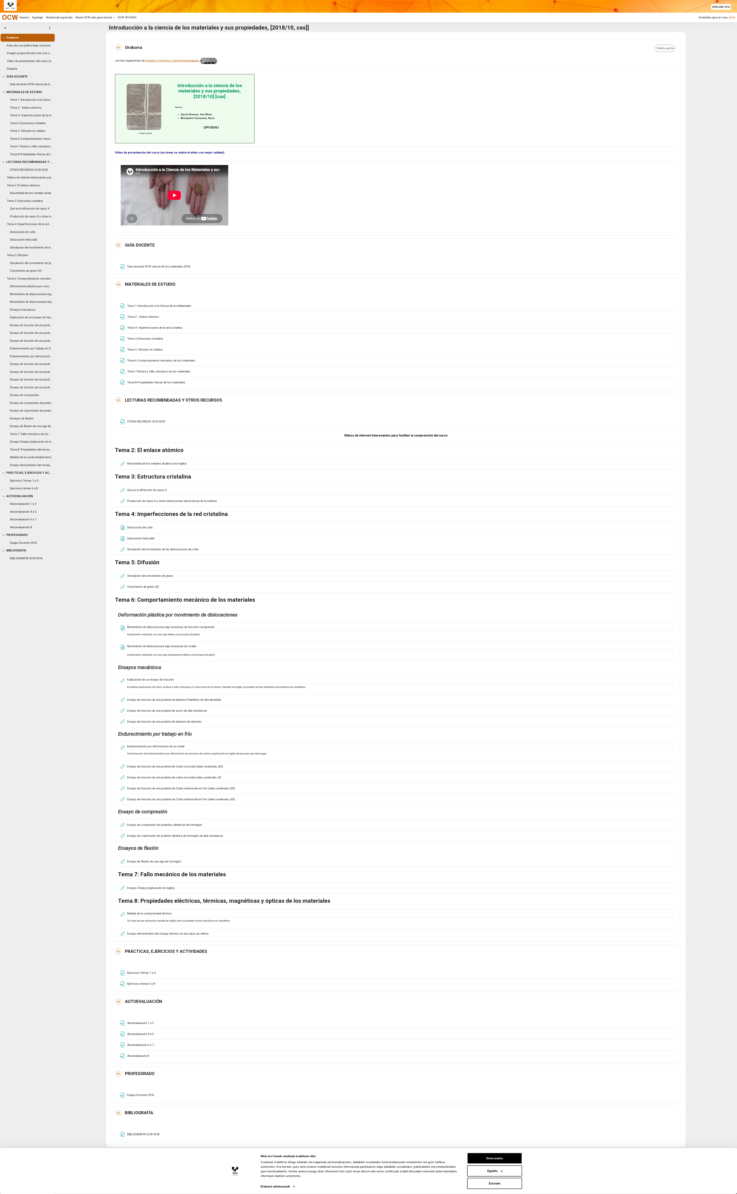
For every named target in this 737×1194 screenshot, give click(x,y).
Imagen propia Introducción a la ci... (29, 53)
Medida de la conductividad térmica (31, 457)
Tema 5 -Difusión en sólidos (27, 131)
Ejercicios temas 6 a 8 (24, 488)
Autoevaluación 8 (21, 527)
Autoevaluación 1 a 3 (23, 504)
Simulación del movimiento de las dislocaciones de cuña (31, 247)
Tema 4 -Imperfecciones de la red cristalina (31, 115)
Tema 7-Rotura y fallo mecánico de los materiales (31, 146)
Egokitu (492, 1170)
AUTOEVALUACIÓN (19, 496)
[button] (118, 47)
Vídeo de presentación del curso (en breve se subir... (30, 61)
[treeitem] (27, 53)
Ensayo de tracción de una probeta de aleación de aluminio (31, 340)
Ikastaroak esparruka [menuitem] (59, 17)
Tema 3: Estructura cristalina (25, 201)
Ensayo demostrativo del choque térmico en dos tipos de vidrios (31, 465)
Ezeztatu (495, 1183)
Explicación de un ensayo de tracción (31, 317)
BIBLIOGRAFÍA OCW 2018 (26, 558)
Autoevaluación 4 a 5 (23, 511)
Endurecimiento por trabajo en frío (31, 348)
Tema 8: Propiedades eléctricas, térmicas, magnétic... (31, 449)
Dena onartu (494, 1158)
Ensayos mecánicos (23, 309)
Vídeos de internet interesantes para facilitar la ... (30, 177)
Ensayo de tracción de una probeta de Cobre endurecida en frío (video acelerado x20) (31, 379)
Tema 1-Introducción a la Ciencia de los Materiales (31, 99)
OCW (10, 17)
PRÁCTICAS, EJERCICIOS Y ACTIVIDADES (29, 472)
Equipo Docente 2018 (23, 543)
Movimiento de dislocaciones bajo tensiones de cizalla (31, 302)
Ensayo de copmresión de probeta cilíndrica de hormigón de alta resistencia (31, 410)
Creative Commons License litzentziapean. (172, 60)
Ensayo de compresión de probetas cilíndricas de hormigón (31, 403)
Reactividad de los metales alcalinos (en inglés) (31, 193)
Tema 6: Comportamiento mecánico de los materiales (30, 278)
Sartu (732, 17)
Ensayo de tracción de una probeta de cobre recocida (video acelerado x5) (31, 372)
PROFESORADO (17, 535)
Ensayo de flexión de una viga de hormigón (31, 426)
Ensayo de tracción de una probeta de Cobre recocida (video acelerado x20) (31, 364)
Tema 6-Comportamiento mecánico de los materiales (31, 138)
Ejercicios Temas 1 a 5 (24, 480)
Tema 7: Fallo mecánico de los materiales (31, 434)
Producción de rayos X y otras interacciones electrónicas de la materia (31, 216)
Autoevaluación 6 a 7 (23, 519)
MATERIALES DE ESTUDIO (24, 92)
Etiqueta (12, 68)
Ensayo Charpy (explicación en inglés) (31, 441)
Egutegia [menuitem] (37, 17)
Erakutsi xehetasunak (275, 1186)
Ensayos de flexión (22, 418)
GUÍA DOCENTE (17, 76)
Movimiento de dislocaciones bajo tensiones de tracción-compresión (31, 294)
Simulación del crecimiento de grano (31, 263)
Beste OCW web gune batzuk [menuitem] (94, 17)
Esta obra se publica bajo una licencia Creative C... (30, 45)
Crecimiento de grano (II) (25, 270)
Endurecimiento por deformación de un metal (31, 356)
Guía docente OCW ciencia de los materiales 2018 (31, 84)
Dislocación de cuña (22, 232)
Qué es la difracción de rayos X (29, 208)
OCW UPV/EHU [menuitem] (127, 17)
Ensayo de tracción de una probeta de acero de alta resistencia (31, 333)
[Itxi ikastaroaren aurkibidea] (5, 28)
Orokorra (12, 37)
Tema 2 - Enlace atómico (26, 107)
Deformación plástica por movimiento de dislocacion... (31, 286)
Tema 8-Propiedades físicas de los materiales (31, 154)
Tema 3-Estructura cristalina (28, 123)
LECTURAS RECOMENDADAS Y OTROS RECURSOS (29, 162)
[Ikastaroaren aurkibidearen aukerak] (49, 28)
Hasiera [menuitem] (24, 17)
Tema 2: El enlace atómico (23, 185)
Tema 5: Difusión (17, 255)
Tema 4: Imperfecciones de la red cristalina (30, 224)
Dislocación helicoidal (23, 239)
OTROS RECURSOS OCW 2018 (29, 170)
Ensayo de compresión (24, 395)
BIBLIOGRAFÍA (16, 550)
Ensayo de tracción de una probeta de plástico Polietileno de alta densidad (31, 325)
